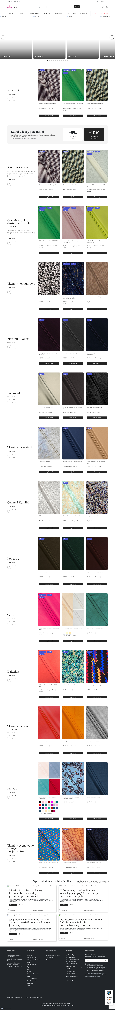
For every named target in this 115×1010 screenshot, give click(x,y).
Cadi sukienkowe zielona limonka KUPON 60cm (95, 241)
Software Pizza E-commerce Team (62, 1005)
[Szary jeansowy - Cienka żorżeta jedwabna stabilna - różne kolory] (54, 808)
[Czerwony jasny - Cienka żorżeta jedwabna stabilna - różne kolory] (40, 805)
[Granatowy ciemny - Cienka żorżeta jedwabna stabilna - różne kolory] (43, 805)
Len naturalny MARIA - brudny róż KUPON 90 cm (71, 241)
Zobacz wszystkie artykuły (93, 881)
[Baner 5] (55, 61)
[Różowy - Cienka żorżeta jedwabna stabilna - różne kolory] (43, 802)
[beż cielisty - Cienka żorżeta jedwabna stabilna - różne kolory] (46, 811)
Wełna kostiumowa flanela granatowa (72, 461)
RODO (29, 969)
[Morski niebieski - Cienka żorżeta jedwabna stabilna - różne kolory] (57, 802)
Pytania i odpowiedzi (33, 974)
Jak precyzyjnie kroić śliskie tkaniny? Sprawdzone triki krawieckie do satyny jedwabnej (30, 922)
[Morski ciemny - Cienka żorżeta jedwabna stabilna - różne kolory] (43, 808)
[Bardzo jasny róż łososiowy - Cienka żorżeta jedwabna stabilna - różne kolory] (43, 811)
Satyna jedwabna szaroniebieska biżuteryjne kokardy (71, 797)
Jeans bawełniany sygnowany (94, 862)
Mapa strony (30, 983)
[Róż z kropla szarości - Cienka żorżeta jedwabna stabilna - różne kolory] (49, 805)
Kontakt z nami (31, 981)
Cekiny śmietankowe (44, 516)
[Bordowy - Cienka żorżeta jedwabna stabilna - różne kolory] (49, 802)
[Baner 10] (65, 61)
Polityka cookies (31, 957)
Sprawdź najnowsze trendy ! (15, 959)
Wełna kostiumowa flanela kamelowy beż (96, 462)
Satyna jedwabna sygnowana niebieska (48, 862)
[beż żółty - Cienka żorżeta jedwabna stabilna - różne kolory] (49, 811)
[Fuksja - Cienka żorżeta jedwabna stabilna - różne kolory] (51, 802)
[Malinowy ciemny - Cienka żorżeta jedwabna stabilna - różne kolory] (54, 811)
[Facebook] (72, 980)
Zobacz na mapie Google (71, 967)
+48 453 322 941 (70, 973)
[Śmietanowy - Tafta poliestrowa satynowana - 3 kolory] (67, 633)
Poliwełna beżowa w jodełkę (94, 297)
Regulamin (30, 967)
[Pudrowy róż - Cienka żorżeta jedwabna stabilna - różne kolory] (46, 802)
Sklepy (29, 985)
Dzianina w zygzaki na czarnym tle (95, 685)
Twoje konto (51, 951)
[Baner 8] (61, 61)
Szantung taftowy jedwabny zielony (95, 628)
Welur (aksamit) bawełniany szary (71, 353)
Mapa (28, 976)
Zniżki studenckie (32, 978)
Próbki (29, 971)
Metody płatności (32, 964)
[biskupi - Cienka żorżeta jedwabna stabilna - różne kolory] (51, 805)
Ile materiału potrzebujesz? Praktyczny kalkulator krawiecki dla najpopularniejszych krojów (81, 922)
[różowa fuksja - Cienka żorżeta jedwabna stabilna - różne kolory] (46, 808)
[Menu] (112, 991)
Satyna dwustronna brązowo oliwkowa (48, 572)
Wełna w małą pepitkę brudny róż (47, 103)
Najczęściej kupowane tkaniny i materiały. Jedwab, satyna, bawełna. (14, 964)
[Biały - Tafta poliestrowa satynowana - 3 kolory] (64, 633)
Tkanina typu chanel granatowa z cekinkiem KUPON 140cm (71, 297)
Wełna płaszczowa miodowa (70, 741)
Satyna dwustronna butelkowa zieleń (72, 572)
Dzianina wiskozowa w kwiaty (70, 685)
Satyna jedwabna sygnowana (70, 862)
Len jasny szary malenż (44, 461)
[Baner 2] (49, 61)
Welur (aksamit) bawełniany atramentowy (94, 353)
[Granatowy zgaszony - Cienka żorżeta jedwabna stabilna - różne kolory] (40, 811)
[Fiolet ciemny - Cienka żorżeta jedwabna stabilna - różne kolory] (40, 808)
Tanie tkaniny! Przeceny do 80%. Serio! (14, 956)
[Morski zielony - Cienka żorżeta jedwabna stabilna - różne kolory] (46, 805)
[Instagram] (67, 980)
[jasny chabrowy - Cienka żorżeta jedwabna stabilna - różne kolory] (57, 808)
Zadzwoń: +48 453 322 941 (13, 1)
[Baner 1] (48, 61)
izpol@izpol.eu (74, 976)
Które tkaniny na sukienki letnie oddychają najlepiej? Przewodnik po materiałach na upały (79, 893)
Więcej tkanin (11, 94)
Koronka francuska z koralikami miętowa (73, 516)
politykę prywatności (99, 965)
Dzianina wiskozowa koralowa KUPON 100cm (48, 685)
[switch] (109, 1003)
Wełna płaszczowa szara (93, 741)
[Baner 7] (59, 61)
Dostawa (29, 955)
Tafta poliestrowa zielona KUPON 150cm (73, 103)
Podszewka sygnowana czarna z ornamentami (94, 408)
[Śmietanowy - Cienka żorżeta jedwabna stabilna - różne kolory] (54, 802)
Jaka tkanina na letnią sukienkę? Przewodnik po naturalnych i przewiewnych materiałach (26, 893)
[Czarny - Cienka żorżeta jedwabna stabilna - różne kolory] (40, 802)
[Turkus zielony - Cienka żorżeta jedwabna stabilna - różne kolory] (49, 808)
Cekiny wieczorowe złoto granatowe (96, 516)
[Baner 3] (51, 61)
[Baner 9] (63, 61)
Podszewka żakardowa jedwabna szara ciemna (72, 408)
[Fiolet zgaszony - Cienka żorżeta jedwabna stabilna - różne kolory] (54, 805)
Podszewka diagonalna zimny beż (47, 407)
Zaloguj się (49, 957)
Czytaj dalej (13, 904)
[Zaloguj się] (98, 6)
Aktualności (24, 904)
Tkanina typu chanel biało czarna (47, 297)
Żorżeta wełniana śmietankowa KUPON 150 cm (96, 185)
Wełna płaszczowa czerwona (46, 741)
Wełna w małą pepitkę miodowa (95, 103)
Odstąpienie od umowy (33, 960)
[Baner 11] (67, 61)
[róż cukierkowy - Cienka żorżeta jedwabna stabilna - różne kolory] (57, 805)
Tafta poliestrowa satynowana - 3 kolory (73, 628)
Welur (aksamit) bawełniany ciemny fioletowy (48, 353)
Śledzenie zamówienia (52, 955)
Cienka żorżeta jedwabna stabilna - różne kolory (47, 797)
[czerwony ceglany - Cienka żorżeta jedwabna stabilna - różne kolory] (51, 808)
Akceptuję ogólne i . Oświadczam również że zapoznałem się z (97, 967)
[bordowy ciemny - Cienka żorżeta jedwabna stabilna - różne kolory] (51, 811)
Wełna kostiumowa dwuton (93, 797)
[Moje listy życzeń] (103, 6)
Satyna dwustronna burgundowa (95, 572)
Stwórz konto (50, 960)
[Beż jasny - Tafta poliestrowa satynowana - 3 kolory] (70, 633)
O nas (28, 962)
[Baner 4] (53, 61)
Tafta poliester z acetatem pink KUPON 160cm (49, 628)
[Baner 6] (57, 61)
